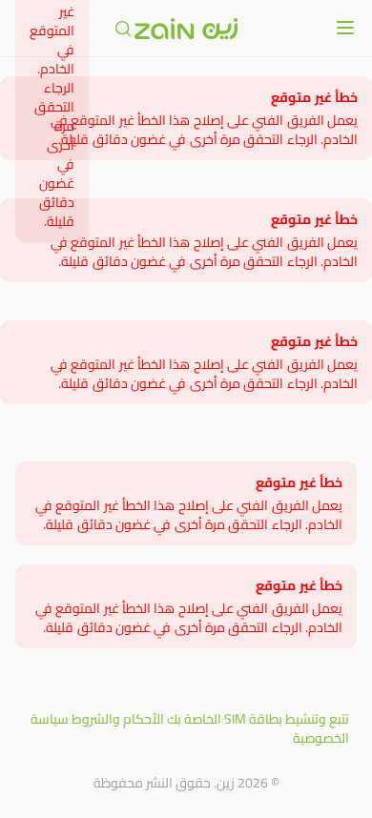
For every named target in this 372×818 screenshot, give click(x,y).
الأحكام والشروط (118, 718)
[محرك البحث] (123, 28)
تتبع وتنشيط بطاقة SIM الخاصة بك (258, 718)
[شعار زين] (186, 28)
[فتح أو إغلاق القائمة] (345, 27)
